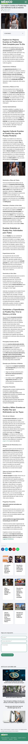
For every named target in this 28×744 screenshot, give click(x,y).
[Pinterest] (14, 549)
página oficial (6, 441)
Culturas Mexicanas (5, 737)
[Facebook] (2, 549)
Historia (15, 739)
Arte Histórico (4, 739)
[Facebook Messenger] (6, 549)
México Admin (7, 9)
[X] (10, 549)
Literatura (11, 739)
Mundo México (14, 737)
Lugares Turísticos (22, 737)
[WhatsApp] (17, 549)
